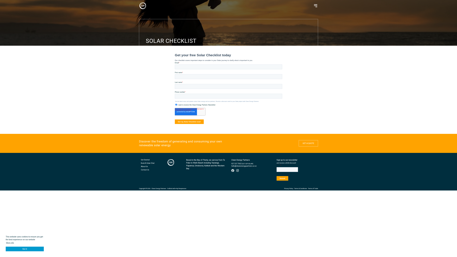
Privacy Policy (288, 188)
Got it (24, 249)
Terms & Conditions (300, 188)
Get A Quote (308, 143)
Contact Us (145, 170)
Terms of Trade (313, 188)
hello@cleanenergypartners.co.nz (244, 166)
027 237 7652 (242, 164)
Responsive (182, 188)
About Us (144, 166)
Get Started (145, 160)
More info (10, 243)
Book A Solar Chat (147, 163)
